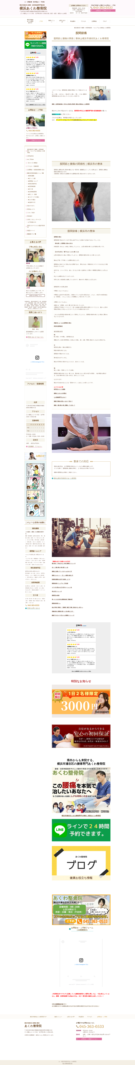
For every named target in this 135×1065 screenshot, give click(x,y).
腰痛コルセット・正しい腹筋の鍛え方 (62, 575)
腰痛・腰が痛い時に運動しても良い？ (64, 405)
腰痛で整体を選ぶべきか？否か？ (63, 401)
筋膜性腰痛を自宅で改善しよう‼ (61, 579)
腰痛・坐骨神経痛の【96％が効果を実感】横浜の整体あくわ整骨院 (71, 104)
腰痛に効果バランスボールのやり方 (62, 571)
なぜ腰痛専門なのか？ (60, 397)
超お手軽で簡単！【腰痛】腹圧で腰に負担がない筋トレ (67, 607)
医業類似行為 (59, 1004)
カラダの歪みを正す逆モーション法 (62, 587)
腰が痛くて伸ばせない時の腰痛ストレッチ (64, 563)
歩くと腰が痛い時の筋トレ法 (60, 567)
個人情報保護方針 (67, 1063)
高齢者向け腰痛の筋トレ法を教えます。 (63, 611)
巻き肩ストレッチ (57, 591)
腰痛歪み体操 (55, 595)
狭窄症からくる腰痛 (59, 389)
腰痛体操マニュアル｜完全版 (60, 583)
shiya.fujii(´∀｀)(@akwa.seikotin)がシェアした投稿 (81, 984)
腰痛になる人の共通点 (60, 393)
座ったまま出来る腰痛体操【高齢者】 (62, 599)
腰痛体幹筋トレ (56, 603)
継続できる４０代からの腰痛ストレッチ (63, 615)
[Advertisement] (81, 144)
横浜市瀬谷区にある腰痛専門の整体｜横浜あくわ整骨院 (81, 816)
